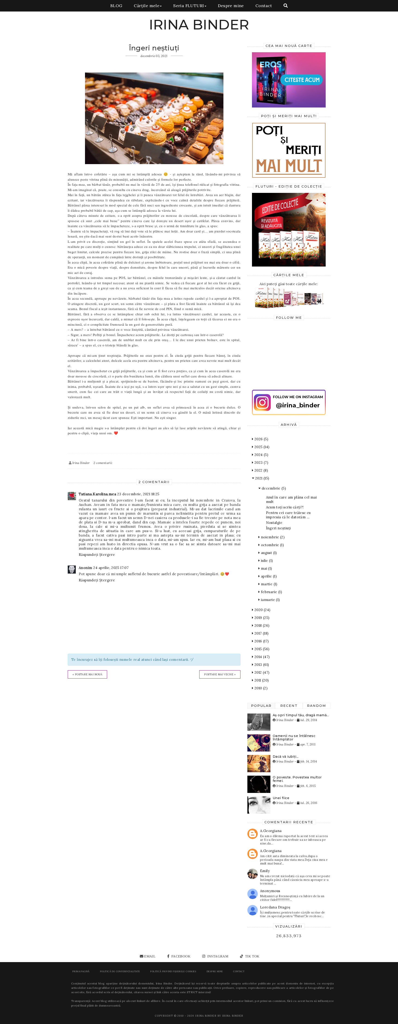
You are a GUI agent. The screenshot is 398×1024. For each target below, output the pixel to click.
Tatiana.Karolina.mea (97, 494)
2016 (261, 641)
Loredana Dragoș (275, 907)
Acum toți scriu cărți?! (285, 507)
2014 (261, 657)
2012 (261, 672)
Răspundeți (88, 554)
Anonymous (270, 891)
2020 (261, 610)
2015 (261, 649)
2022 (260, 470)
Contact (263, 5)
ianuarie (270, 600)
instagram (217, 956)
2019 (261, 617)
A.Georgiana (270, 831)
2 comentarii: (103, 463)
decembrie (273, 488)
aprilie (268, 576)
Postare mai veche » (220, 674)
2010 (260, 688)
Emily (265, 871)
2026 (260, 439)
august (268, 553)
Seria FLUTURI (188, 5)
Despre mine (231, 5)
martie (268, 584)
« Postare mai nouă (87, 674)
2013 (261, 664)
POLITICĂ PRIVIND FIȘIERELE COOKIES (173, 971)
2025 (261, 447)
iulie (266, 560)
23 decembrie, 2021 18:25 (138, 494)
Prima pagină (81, 971)
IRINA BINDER (199, 24)
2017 (260, 633)
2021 (261, 478)
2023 (260, 462)
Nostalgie (274, 522)
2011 (261, 680)
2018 (261, 625)
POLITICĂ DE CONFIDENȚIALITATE (120, 971)
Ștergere (107, 554)
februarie (271, 592)
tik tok (251, 956)
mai (266, 568)
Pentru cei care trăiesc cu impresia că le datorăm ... (288, 515)
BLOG (116, 5)
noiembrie (272, 537)
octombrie (272, 545)
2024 (260, 455)
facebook (180, 956)
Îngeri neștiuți (278, 528)
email (149, 956)
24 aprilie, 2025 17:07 (111, 568)
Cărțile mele (146, 5)
